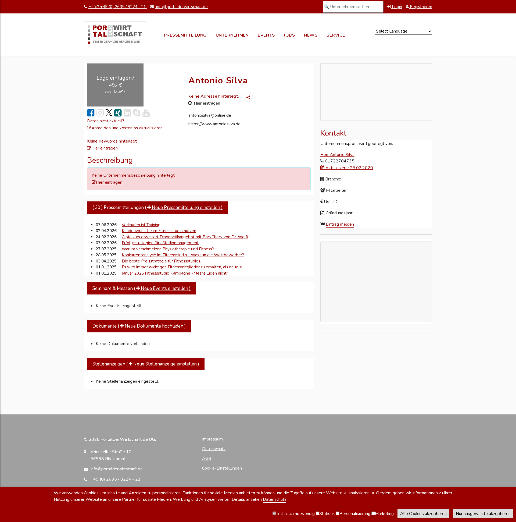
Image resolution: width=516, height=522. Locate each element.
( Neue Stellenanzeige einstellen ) (162, 364)
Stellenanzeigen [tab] (145, 364)
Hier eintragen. (105, 148)
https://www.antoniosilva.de (214, 124)
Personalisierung (354, 514)
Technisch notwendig (295, 514)
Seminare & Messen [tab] (141, 288)
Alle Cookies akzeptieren (423, 514)
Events (266, 35)
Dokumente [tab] (139, 326)
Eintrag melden (340, 224)
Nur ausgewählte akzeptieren (483, 514)
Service (336, 35)
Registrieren (420, 6)
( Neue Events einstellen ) (162, 288)
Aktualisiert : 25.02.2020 (348, 168)
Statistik (327, 514)
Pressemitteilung (185, 35)
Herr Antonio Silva (337, 155)
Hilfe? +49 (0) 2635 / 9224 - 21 (117, 6)
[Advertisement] (376, 312)
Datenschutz (213, 449)
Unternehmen (232, 35)
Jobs (289, 35)
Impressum (212, 439)
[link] (90, 113)
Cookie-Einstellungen (222, 468)
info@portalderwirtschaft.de (181, 6)
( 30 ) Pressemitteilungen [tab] (157, 207)
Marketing (384, 514)
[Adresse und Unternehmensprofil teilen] (248, 97)
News (310, 35)
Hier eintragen (206, 103)
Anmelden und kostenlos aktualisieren (127, 128)
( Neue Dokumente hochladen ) (152, 326)
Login (396, 6)
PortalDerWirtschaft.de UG (128, 439)
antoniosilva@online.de (209, 115)
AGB (206, 458)
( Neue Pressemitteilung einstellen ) (184, 207)
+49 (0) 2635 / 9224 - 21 (116, 479)
